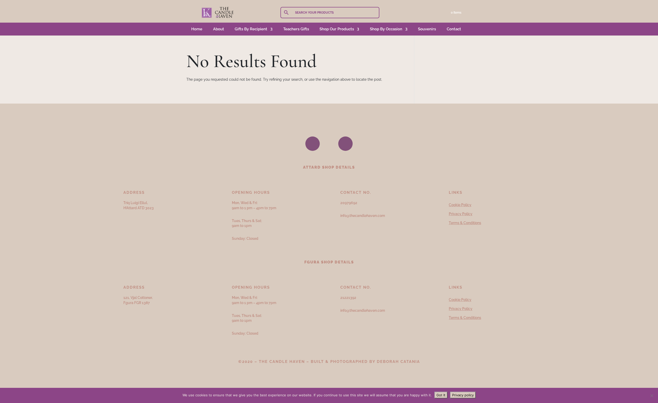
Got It (440, 395)
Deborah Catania (398, 361)
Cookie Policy (460, 205)
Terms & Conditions (465, 223)
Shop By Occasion (386, 29)
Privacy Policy (460, 214)
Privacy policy (463, 395)
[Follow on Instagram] (345, 143)
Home (196, 29)
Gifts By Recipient (251, 29)
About (218, 29)
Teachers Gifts (296, 29)
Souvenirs (427, 29)
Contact (454, 29)
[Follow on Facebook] (312, 143)
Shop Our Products (336, 29)
